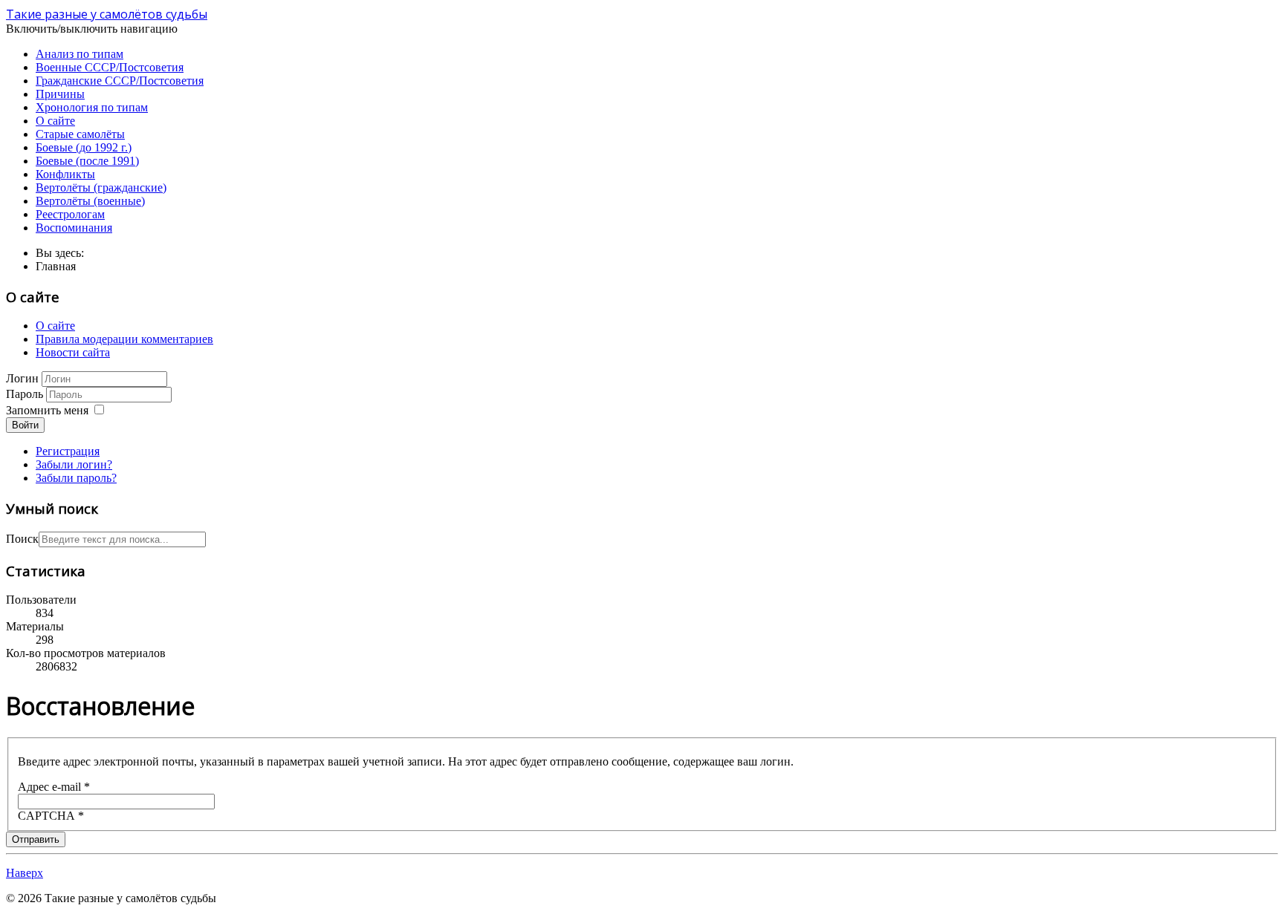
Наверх (24, 873)
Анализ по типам (79, 54)
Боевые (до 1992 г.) (84, 147)
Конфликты (65, 174)
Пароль (24, 394)
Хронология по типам (92, 107)
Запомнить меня (47, 410)
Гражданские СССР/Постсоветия (120, 80)
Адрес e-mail (54, 786)
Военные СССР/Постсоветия (110, 67)
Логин (22, 378)
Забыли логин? (74, 464)
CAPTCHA (51, 815)
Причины (60, 94)
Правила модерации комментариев (124, 339)
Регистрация (68, 451)
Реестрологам (70, 214)
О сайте (55, 120)
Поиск (22, 538)
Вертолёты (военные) (90, 201)
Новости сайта (73, 352)
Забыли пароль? (76, 477)
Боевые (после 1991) (87, 160)
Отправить (35, 839)
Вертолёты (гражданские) (101, 187)
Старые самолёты (80, 134)
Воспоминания (74, 227)
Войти (25, 425)
